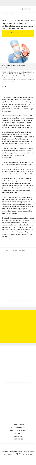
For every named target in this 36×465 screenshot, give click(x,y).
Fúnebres (18, 433)
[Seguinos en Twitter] (17, 457)
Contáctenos (18, 439)
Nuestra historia (18, 425)
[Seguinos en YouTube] (19, 457)
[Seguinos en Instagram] (21, 457)
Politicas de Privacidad (18, 430)
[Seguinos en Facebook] (15, 457)
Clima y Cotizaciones (19, 8)
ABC (5, 9)
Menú (33, 9)
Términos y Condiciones (18, 427)
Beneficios (18, 436)
